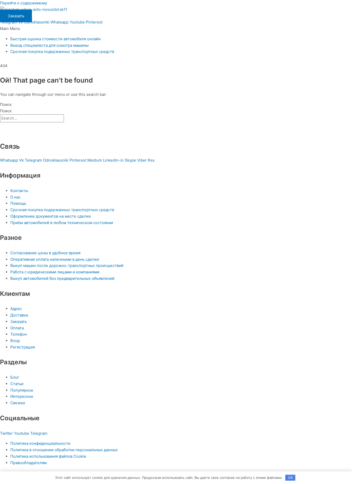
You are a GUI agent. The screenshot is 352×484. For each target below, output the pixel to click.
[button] (176, 29)
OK (290, 477)
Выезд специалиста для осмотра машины (49, 45)
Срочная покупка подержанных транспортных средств (62, 51)
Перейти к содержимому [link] (23, 3)
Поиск (6, 104)
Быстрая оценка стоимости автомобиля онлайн (55, 38)
